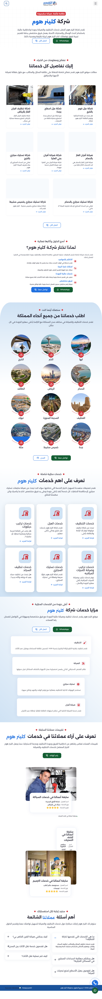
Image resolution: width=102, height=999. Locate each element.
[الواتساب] (95, 991)
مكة (21, 447)
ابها (81, 359)
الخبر (51, 359)
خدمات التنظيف (85, 523)
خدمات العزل (55, 523)
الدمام (81, 388)
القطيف (81, 418)
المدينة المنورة (51, 418)
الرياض (51, 388)
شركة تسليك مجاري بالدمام (79, 202)
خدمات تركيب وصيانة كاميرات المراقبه (85, 570)
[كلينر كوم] (50, 3)
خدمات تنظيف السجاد (23, 569)
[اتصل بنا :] (95, 983)
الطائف (21, 388)
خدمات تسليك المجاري (54, 569)
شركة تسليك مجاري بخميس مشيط (27, 202)
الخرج (21, 359)
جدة (81, 447)
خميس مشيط (51, 447)
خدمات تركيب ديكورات (23, 525)
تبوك (21, 418)
